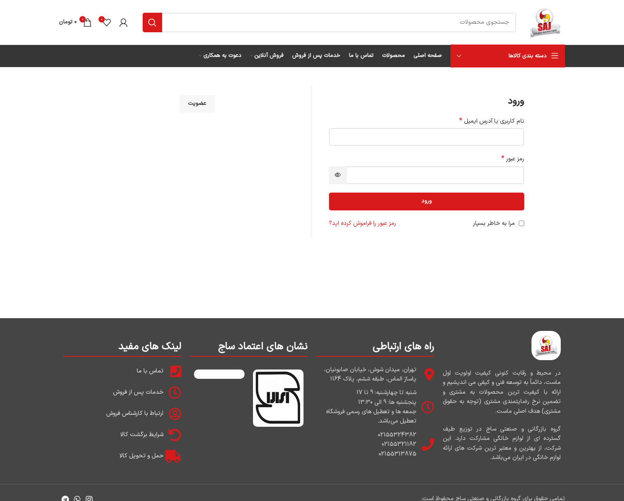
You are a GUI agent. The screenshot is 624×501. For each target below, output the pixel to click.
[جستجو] (152, 22)
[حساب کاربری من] (123, 22)
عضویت (197, 103)
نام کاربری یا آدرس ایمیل (491, 121)
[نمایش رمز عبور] (338, 175)
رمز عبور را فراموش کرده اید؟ (362, 223)
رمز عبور (512, 159)
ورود (427, 201)
